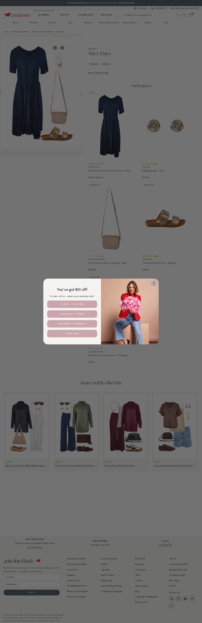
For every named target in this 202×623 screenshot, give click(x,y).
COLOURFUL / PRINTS (72, 314)
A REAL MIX (72, 333)
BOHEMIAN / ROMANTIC (72, 323)
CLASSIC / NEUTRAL (72, 304)
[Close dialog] (153, 283)
